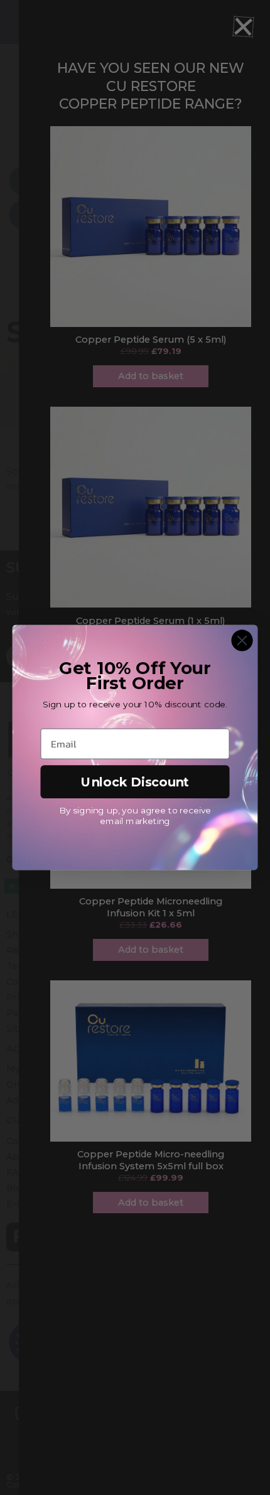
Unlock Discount (135, 781)
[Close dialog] (241, 640)
